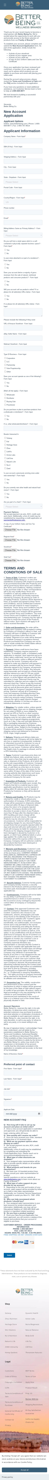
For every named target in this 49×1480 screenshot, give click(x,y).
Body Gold (30, 1336)
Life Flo (29, 1341)
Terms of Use (31, 1376)
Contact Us (9, 1420)
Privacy (8, 1425)
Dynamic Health (32, 1313)
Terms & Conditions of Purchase (14, 1403)
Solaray (8, 1313)
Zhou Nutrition (11, 1319)
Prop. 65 (29, 1393)
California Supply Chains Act (32, 1420)
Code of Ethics (11, 1376)
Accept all (24, 1470)
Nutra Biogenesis (32, 1324)
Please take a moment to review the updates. (24, 1438)
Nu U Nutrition (11, 1336)
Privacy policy (7, 1477)
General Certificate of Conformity (13, 1412)
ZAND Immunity (11, 1347)
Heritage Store (11, 1324)
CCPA (7, 1388)
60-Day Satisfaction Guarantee (33, 1411)
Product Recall (31, 1388)
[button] (5, 5)
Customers (9, 1371)
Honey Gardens (11, 1352)
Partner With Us (32, 1399)
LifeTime (29, 1347)
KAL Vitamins (10, 1330)
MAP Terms (30, 1371)
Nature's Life (10, 1341)
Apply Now (30, 1382)
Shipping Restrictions (34, 1404)
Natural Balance (32, 1330)
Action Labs (30, 1319)
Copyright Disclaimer (13, 1382)
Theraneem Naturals (34, 1352)
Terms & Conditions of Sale (14, 1395)
